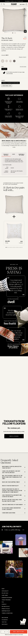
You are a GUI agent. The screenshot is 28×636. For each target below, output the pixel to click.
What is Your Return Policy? (10, 485)
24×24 (4, 68)
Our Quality (5, 590)
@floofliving (15, 530)
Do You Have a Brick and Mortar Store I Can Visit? (11, 508)
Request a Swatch (22, 57)
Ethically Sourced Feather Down (10, 82)
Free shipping (7, 1)
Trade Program (6, 599)
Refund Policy (6, 606)
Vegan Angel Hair (6, 85)
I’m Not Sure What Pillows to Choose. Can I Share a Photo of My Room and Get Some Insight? (12, 490)
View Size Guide (23, 66)
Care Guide (5, 595)
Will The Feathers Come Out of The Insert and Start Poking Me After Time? (12, 477)
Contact (4, 604)
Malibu (7, 241)
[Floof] (14, 4)
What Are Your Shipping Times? (11, 482)
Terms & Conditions (7, 613)
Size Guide (22, 4)
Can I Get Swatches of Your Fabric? (12, 504)
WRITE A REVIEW (14, 436)
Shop (3, 588)
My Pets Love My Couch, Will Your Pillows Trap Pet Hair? (12, 500)
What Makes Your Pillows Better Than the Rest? (11, 467)
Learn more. (10, 405)
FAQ (3, 601)
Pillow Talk (5, 593)
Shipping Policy (6, 610)
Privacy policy (6, 608)
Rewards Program (7, 597)
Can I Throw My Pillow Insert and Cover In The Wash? (12, 496)
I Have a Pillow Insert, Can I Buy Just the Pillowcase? (11, 471)
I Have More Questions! (8, 512)
